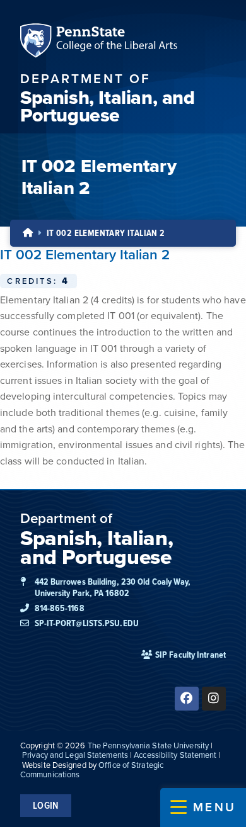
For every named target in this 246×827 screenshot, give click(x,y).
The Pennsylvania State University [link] (148, 745)
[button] (203, 807)
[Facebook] (187, 699)
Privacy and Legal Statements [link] (75, 755)
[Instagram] (214, 699)
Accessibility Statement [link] (175, 755)
